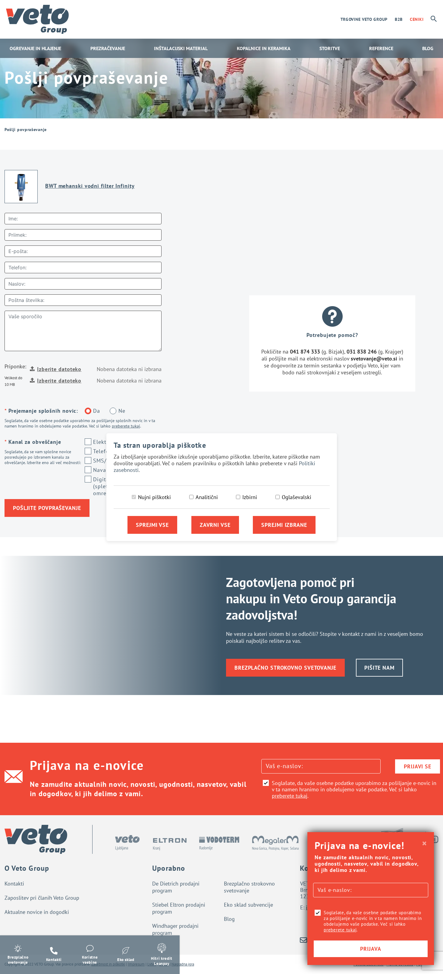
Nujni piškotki (154, 497)
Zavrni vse (215, 524)
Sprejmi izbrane (284, 524)
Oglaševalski (296, 497)
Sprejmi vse (152, 524)
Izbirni (249, 497)
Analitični (207, 497)
